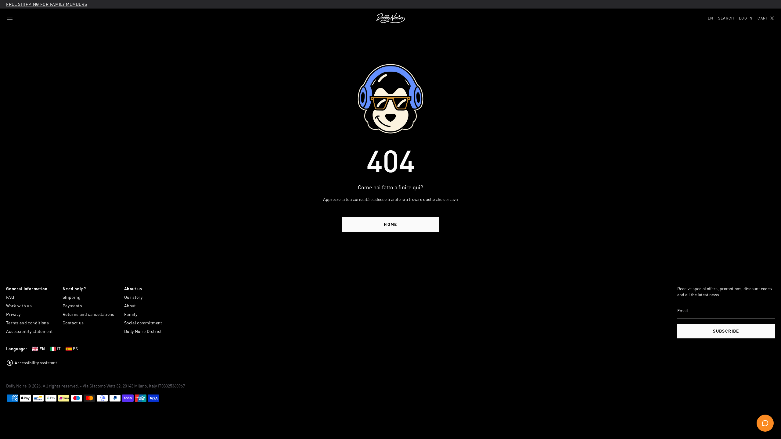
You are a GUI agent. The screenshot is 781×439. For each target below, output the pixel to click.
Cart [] (766, 18)
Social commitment (143, 322)
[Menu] (9, 18)
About (130, 305)
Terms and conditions (27, 322)
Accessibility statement (29, 331)
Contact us (73, 322)
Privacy (13, 314)
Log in (746, 18)
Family (130, 314)
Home (390, 224)
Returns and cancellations (88, 314)
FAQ (10, 297)
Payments (72, 305)
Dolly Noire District (143, 331)
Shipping (72, 297)
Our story (133, 297)
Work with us (19, 305)
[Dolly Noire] (390, 18)
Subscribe (726, 331)
